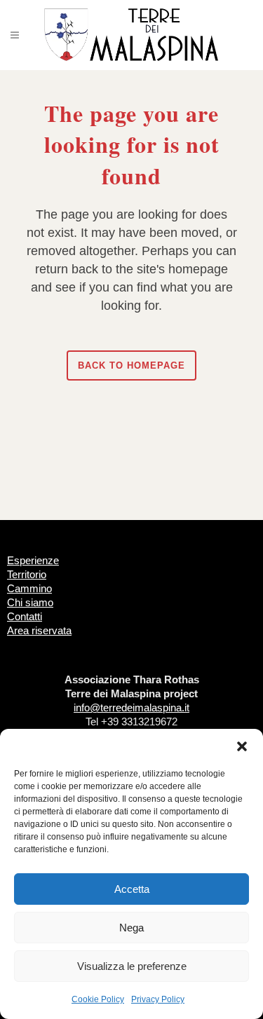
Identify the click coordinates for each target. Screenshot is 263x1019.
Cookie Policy (98, 999)
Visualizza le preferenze (132, 966)
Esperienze (33, 560)
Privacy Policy (157, 999)
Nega (131, 927)
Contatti (24, 616)
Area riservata (39, 630)
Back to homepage (131, 365)
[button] (242, 746)
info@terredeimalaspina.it (131, 707)
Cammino (29, 588)
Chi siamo (30, 602)
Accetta (131, 889)
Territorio (26, 574)
